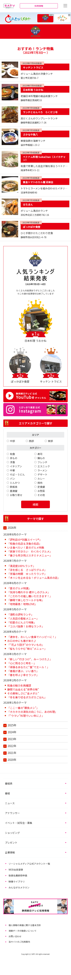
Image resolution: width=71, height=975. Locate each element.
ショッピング (12, 832)
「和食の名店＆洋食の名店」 (24, 543)
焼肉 (39, 482)
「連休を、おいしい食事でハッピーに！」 (32, 637)
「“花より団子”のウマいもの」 (25, 645)
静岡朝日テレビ (9, 5)
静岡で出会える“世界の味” (23, 689)
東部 (50, 441)
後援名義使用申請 (18, 875)
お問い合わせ (15, 936)
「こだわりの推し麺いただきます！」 (29, 596)
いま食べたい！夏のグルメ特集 (25, 547)
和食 (12, 454)
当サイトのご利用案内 (19, 941)
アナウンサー (12, 813)
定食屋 (41, 486)
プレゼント (11, 842)
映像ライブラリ (17, 881)
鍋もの (41, 458)
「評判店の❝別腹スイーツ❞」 (24, 540)
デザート (42, 474)
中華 (12, 470)
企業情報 (10, 852)
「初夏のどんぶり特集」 (21, 622)
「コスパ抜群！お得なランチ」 (25, 626)
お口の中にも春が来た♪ (21, 641)
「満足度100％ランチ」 (21, 566)
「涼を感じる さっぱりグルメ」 (27, 570)
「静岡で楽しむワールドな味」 (25, 600)
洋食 (12, 462)
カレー (41, 478)
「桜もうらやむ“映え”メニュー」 (27, 649)
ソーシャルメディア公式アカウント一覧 (29, 863)
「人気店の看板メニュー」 (23, 618)
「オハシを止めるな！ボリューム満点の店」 (33, 578)
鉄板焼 (13, 486)
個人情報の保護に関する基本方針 (25, 925)
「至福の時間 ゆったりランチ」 (27, 574)
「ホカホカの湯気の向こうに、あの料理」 (32, 712)
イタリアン (16, 466)
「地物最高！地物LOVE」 (22, 604)
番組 (7, 793)
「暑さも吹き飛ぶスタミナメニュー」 (29, 555)
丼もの (13, 458)
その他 (41, 495)
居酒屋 (13, 491)
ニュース (10, 803)
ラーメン (42, 470)
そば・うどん (17, 474)
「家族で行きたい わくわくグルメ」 (29, 551)
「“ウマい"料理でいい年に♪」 (25, 716)
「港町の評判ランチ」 (20, 614)
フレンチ (42, 462)
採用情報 (39, 5)
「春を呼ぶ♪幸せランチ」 (23, 675)
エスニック (43, 466)
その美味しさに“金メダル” (23, 693)
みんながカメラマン (19, 887)
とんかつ (15, 482)
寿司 (39, 454)
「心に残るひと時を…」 (21, 663)
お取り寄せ (16, 495)
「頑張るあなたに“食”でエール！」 (28, 667)
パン (12, 478)
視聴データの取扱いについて (22, 930)
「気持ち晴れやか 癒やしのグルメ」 (28, 592)
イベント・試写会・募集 (18, 823)
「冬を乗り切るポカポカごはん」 (27, 697)
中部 (12, 441)
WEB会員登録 (16, 869)
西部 (31, 441)
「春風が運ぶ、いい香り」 (23, 671)
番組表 (8, 783)
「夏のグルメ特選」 (19, 588)
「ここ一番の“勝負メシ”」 (23, 708)
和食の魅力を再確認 (19, 685)
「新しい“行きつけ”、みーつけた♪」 (29, 659)
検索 (35, 504)
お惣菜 (41, 491)
